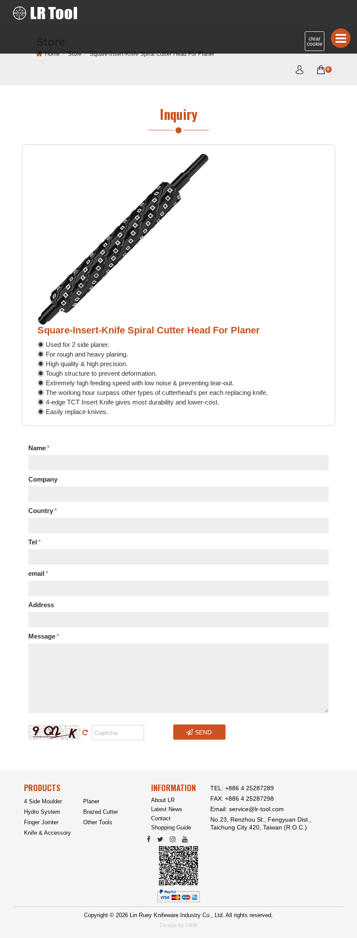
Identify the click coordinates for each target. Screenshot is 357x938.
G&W (191, 925)
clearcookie (315, 41)
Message (43, 636)
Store (74, 54)
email (38, 573)
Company (42, 479)
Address (41, 604)
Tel (34, 542)
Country (42, 510)
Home (52, 54)
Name (39, 448)
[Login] (299, 71)
